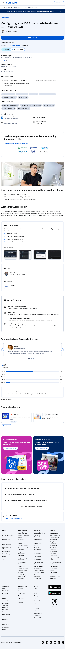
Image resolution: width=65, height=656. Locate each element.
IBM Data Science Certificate (22, 571)
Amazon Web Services (23, 108)
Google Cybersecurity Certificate (21, 539)
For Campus (5, 619)
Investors (36, 591)
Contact (36, 603)
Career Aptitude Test (55, 535)
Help (35, 598)
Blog (19, 596)
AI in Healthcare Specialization (38, 548)
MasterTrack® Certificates (5, 608)
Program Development (8, 94)
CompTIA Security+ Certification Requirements (55, 549)
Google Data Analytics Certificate (23, 544)
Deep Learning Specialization (37, 553)
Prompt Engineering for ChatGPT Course (39, 571)
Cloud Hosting (33, 94)
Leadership (5, 593)
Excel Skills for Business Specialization (37, 558)
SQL (3, 559)
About (3, 588)
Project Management (7, 554)
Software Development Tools (47, 94)
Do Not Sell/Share (38, 618)
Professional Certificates (5, 604)
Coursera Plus (5, 601)
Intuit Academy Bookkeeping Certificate (22, 576)
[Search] (52, 3)
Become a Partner (6, 622)
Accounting (5, 533)
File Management (23, 97)
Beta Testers (21, 593)
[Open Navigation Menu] (3, 3)
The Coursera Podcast (21, 599)
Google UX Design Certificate (22, 559)
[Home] (2, 7)
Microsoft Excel (6, 551)
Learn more (25, 45)
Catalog (4, 598)
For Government (6, 617)
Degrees (4, 612)
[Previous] (3, 350)
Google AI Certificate (23, 535)
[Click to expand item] (10, 255)
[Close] (60, 11)
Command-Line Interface (8, 108)
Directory (36, 608)
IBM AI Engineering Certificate (23, 563)
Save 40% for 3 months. (46, 11)
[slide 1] (29, 358)
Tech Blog (20, 602)
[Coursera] (11, 2)
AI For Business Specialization (38, 540)
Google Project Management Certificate (22, 553)
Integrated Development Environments (31, 105)
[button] (13, 288)
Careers (4, 596)
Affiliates (36, 611)
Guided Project (6, 55)
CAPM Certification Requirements (54, 538)
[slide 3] (33, 358)
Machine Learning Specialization (38, 567)
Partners (20, 591)
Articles (36, 606)
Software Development (31, 7)
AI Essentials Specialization (37, 536)
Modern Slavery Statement (38, 614)
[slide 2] (31, 358)
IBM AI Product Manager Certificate (23, 567)
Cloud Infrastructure (22, 94)
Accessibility (37, 601)
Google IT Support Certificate (23, 548)
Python (4, 556)
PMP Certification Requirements (54, 567)
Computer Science (17, 7)
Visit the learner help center (14, 518)
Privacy (36, 596)
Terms (35, 593)
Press (35, 588)
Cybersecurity (6, 539)
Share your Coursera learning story (55, 577)
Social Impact (5, 624)
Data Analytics (5, 542)
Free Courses (5, 627)
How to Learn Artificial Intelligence (55, 563)
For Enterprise (6, 614)
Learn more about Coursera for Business (16, 144)
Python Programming (49, 105)
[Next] (62, 350)
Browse (8, 7)
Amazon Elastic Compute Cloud (10, 105)
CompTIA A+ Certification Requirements (53, 543)
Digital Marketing (6, 544)
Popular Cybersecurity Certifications (53, 572)
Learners (20, 588)
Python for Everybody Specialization (37, 576)
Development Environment (9, 97)
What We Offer (6, 591)
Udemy (4, 630)
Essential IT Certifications (53, 554)
